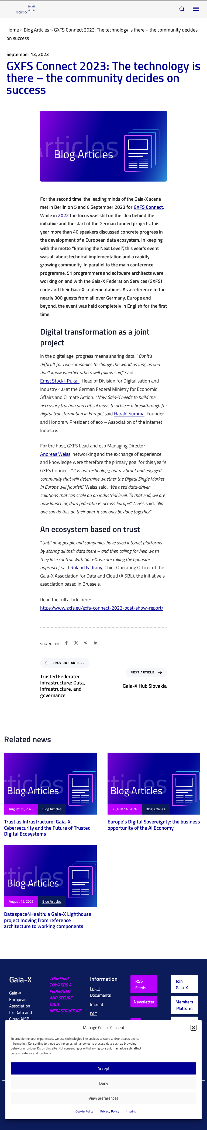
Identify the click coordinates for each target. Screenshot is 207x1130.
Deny (103, 1083)
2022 (63, 215)
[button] (193, 1027)
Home (12, 29)
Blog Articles (36, 29)
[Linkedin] (96, 643)
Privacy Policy (109, 1111)
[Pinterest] (86, 643)
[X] (76, 643)
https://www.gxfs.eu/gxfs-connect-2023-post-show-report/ (101, 608)
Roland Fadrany (86, 567)
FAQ (94, 1013)
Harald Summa (129, 413)
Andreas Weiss (55, 454)
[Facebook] (66, 643)
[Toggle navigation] (195, 9)
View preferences (104, 1098)
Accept (103, 1068)
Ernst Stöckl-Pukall (60, 381)
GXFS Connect (148, 207)
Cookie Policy (84, 1111)
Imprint (131, 1111)
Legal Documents (100, 991)
